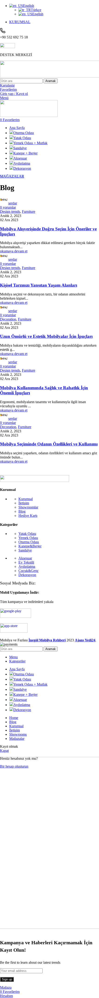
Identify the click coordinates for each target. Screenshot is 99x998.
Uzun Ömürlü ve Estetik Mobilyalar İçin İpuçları (46, 336)
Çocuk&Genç (28, 571)
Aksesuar (25, 558)
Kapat (4, 751)
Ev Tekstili (26, 562)
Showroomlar (28, 507)
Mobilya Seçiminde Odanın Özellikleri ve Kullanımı (49, 444)
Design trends (10, 211)
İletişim (23, 503)
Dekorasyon (27, 575)
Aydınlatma (26, 566)
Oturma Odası (28, 542)
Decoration (8, 319)
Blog (22, 511)
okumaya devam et (13, 251)
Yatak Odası (27, 534)
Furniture (28, 211)
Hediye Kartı (27, 516)
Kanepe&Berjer (29, 546)
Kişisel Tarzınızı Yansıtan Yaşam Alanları (38, 285)
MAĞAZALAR (12, 176)
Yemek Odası (28, 538)
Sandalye (25, 550)
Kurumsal (25, 499)
